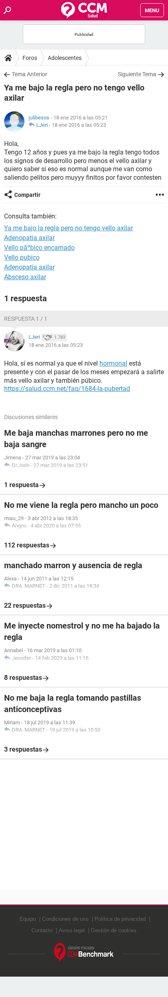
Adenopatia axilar (29, 238)
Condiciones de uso (65, 919)
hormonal (113, 363)
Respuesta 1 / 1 (25, 318)
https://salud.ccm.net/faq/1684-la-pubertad (67, 389)
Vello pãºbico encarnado (39, 247)
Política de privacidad (120, 919)
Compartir (27, 195)
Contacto (42, 930)
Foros (29, 58)
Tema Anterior (29, 74)
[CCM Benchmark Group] (84, 953)
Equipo (28, 919)
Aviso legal (72, 930)
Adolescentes (65, 58)
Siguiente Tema (137, 74)
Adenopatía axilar (29, 267)
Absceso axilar (25, 277)
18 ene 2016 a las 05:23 (79, 125)
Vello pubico (22, 257)
